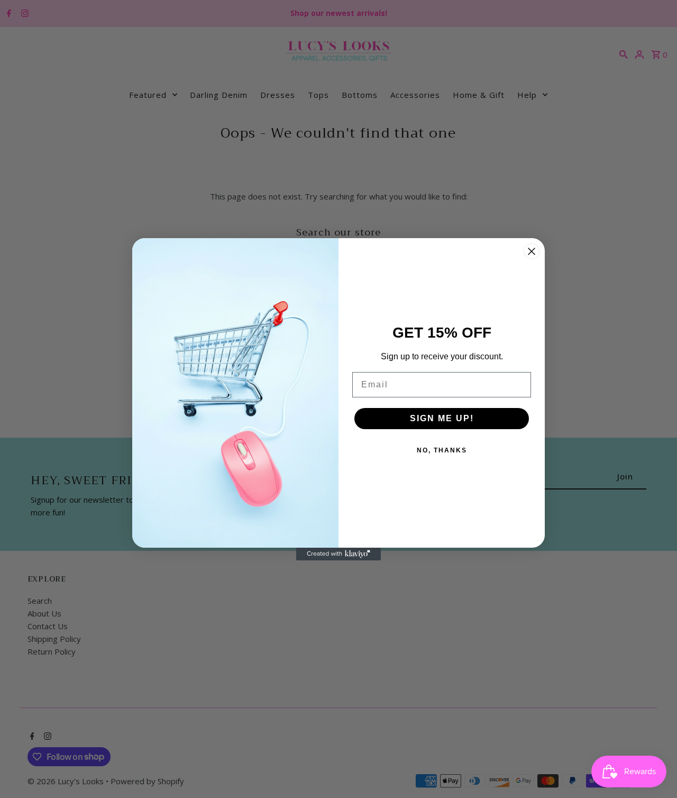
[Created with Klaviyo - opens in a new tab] (338, 554)
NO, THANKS (442, 450)
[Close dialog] (531, 251)
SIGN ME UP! (442, 418)
